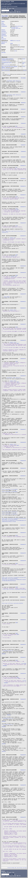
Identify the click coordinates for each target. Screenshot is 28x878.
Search (9, 8)
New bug (4, 8)
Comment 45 (23, 699)
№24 (16, 361)
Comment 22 (23, 307)
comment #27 (12, 444)
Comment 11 (23, 178)
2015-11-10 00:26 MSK (6, 64)
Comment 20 (23, 293)
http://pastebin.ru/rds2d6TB (9, 489)
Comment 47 (23, 769)
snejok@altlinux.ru (8, 650)
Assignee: (4, 34)
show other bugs (18, 26)
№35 (16, 563)
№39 (16, 622)
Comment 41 (23, 630)
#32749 (3, 743)
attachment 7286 (11, 377)
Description (23, 77)
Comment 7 (23, 144)
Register (3, 11)
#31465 (3, 653)
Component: (4, 26)
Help (13, 8)
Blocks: (3, 43)
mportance (4, 32)
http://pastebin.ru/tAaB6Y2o (9, 514)
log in (9, 74)
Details (23, 58)
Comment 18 (23, 265)
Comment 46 (23, 754)
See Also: (4, 52)
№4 (16, 126)
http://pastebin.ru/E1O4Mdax (9, 491)
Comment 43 (23, 657)
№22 (16, 327)
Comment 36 (23, 560)
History (21, 49)
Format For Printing (10, 867)
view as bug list (16, 40)
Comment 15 (23, 222)
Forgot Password (12, 11)
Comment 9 (23, 156)
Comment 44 (23, 673)
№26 (16, 432)
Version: (3, 29)
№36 (16, 587)
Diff (23, 63)
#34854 (9, 714)
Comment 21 (23, 301)
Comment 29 (23, 460)
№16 (16, 254)
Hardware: (4, 31)
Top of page (25, 867)
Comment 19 (23, 272)
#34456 (3, 726)
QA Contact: (4, 35)
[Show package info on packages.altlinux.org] (18, 28)
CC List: (3, 50)
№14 (16, 225)
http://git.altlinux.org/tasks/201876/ (12, 603)
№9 (16, 167)
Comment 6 (23, 134)
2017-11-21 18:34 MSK (6, 68)
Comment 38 (23, 597)
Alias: (3, 23)
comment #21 (12, 309)
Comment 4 (23, 116)
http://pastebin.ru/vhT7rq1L (9, 511)
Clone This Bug (19, 867)
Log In (7, 11)
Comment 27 (23, 429)
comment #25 (12, 380)
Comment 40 (23, 619)
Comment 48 (23, 785)
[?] (14, 10)
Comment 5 (23, 123)
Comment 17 (23, 251)
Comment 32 (23, 525)
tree (19, 44)
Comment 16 (23, 235)
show (15, 50)
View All (24, 70)
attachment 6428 (11, 80)
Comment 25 (23, 358)
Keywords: (4, 38)
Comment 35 (23, 553)
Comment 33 (23, 532)
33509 (11, 40)
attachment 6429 (11, 94)
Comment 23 (23, 324)
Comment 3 (23, 109)
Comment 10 (23, 165)
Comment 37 (23, 584)
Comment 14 (23, 206)
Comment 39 (23, 613)
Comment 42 (23, 644)
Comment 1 (23, 91)
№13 (16, 208)
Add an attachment (6, 70)
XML (15, 867)
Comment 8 (23, 151)
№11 (16, 196)
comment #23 (12, 342)
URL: (3, 37)
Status (3, 21)
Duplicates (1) (5, 40)
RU (19, 11)
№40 (16, 633)
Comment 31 (23, 475)
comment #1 (12, 237)
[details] (18, 80)
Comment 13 (23, 194)
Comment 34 (23, 544)
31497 (11, 43)
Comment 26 (23, 375)
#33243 (3, 751)
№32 (16, 535)
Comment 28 (23, 442)
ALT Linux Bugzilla (5, 1)
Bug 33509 (6, 296)
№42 (16, 660)
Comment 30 (23, 468)
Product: (3, 24)
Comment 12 (23, 186)
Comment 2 (23, 102)
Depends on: (4, 42)
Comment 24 (23, 340)
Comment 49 (23, 817)
